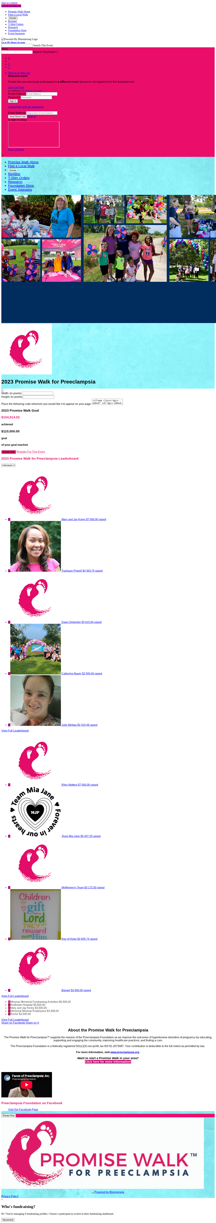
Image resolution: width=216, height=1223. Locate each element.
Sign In (32, 116)
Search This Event (43, 45)
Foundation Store (17, 30)
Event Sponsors (16, 33)
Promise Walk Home (19, 11)
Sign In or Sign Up (19, 73)
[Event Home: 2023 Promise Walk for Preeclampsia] (26, 373)
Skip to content (9, 2)
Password (14, 97)
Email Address (16, 93)
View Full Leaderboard (15, 730)
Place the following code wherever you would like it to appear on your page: (46, 403)
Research (13, 27)
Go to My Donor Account (13, 42)
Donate (12, 18)
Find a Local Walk (18, 14)
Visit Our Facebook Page (23, 1109)
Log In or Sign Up (11, 5)
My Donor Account (32, 90)
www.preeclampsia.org (124, 1052)
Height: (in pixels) (11, 396)
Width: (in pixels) (11, 393)
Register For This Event (31, 451)
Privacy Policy (9, 1196)
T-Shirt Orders (15, 24)
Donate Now (9, 452)
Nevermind (8, 1220)
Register (12, 21)
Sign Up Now (16, 87)
